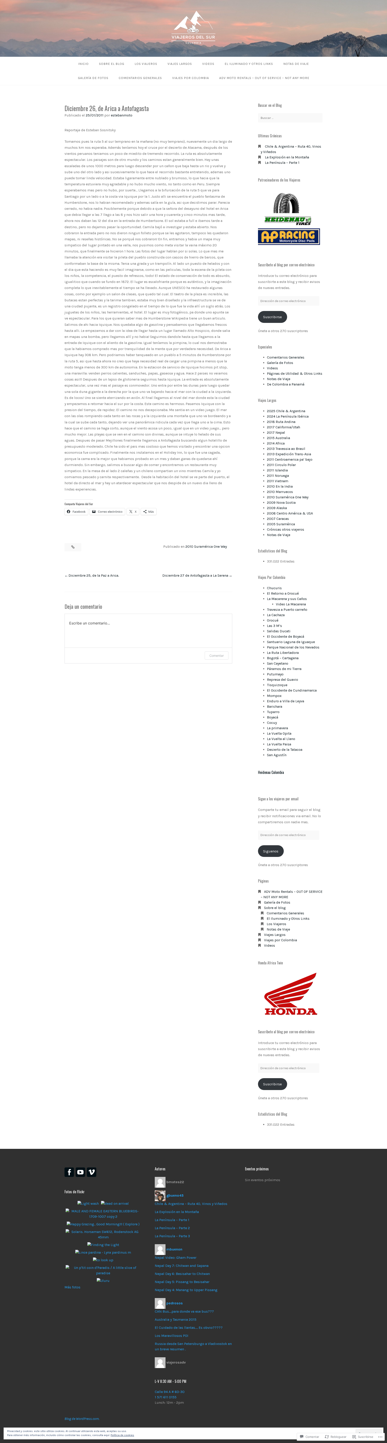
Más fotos (72, 1287)
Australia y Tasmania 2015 (175, 1319)
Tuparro (273, 712)
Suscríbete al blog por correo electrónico (286, 264)
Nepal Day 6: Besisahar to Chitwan (182, 1274)
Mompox (274, 696)
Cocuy (272, 722)
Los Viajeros (146, 64)
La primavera (277, 728)
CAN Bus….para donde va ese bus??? (184, 1311)
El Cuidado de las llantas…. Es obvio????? (189, 1327)
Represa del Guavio (282, 679)
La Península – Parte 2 (172, 1228)
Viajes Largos (180, 64)
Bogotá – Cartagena (283, 658)
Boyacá (272, 717)
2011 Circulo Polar (281, 465)
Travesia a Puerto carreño (287, 609)
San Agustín (276, 755)
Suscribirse (272, 317)
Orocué (272, 620)
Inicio (83, 64)
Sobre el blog (111, 64)
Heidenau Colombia (271, 772)
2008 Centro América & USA (290, 513)
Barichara (274, 706)
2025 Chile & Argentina (286, 411)
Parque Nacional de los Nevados (293, 647)
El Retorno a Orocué (283, 593)
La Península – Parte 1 (282, 162)
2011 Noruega (278, 475)
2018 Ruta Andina (281, 422)
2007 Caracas (278, 519)
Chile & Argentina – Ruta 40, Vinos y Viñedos (191, 1204)
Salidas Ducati (278, 631)
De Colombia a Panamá (285, 384)
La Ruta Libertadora (283, 652)
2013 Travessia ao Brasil (286, 449)
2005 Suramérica (281, 524)
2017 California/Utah (283, 427)
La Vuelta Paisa (279, 744)
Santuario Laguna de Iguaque (291, 642)
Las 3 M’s (274, 626)
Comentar (216, 655)
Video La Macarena (291, 604)
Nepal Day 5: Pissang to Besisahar (182, 1282)
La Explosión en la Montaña (287, 157)
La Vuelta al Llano (281, 739)
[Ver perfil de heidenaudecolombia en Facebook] (69, 1172)
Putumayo (275, 674)
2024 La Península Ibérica (288, 416)
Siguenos (270, 851)
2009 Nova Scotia (281, 502)
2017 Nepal (276, 432)
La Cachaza (276, 615)
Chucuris (274, 588)
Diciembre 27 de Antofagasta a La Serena (195, 575)
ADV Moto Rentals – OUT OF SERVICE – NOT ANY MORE (264, 78)
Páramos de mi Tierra (284, 669)
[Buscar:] (290, 118)
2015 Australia (278, 438)
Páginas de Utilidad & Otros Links (294, 373)
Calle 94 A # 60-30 (170, 1392)
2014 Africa (276, 443)
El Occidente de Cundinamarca (292, 690)
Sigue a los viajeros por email (278, 798)
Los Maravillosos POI (171, 1336)
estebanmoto (121, 115)
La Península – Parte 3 (172, 1236)
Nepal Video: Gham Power (175, 1257)
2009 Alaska (277, 508)
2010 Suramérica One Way (206, 546)
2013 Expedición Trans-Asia (289, 454)
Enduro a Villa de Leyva (285, 701)
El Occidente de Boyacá (285, 636)
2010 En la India (280, 486)
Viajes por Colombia (190, 78)
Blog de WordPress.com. (81, 1419)
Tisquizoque (277, 685)
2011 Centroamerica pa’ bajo (289, 459)
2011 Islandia (277, 470)
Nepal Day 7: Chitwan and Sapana (182, 1265)
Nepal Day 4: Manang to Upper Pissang (186, 1290)
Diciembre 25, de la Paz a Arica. (94, 575)
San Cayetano (277, 663)
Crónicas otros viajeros (285, 529)
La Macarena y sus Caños (287, 599)
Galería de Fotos (93, 78)
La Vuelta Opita (279, 733)
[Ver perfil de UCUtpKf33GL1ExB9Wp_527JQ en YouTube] (80, 1172)
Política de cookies (122, 1435)
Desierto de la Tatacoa (284, 749)
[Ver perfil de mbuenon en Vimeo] (91, 1172)
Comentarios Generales (140, 78)
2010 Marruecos (280, 492)
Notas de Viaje (296, 64)
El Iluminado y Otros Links (249, 64)
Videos (208, 64)
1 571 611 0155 (165, 1397)
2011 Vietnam (277, 481)
